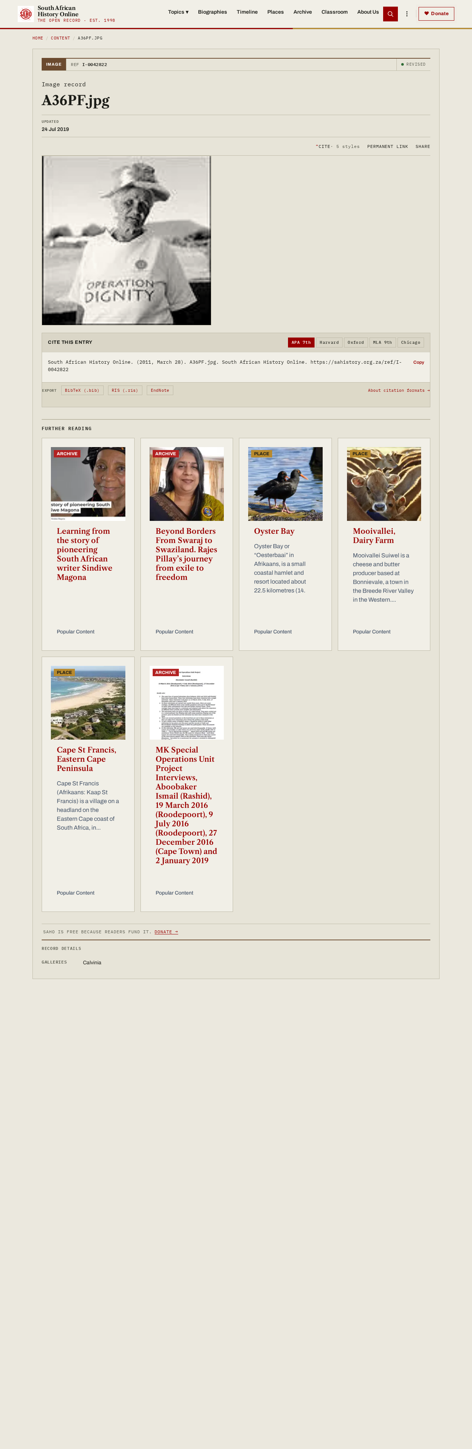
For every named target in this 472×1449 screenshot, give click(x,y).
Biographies (212, 12)
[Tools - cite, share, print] (407, 14)
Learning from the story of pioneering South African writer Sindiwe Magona (84, 554)
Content (60, 38)
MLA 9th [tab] (382, 342)
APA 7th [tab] (301, 342)
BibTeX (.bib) (82, 390)
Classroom (335, 12)
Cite (338, 146)
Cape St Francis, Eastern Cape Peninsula (86, 759)
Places (275, 12)
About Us (368, 12)
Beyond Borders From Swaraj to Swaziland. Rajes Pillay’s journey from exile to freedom (186, 554)
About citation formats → (399, 390)
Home (38, 38)
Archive (303, 12)
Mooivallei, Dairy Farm (374, 536)
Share (423, 146)
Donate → (166, 931)
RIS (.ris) (125, 390)
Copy (418, 362)
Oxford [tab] (356, 342)
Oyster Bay (274, 531)
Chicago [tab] (410, 342)
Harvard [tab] (329, 342)
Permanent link (387, 146)
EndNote (160, 390)
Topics (178, 12)
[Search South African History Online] (390, 14)
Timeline (247, 12)
